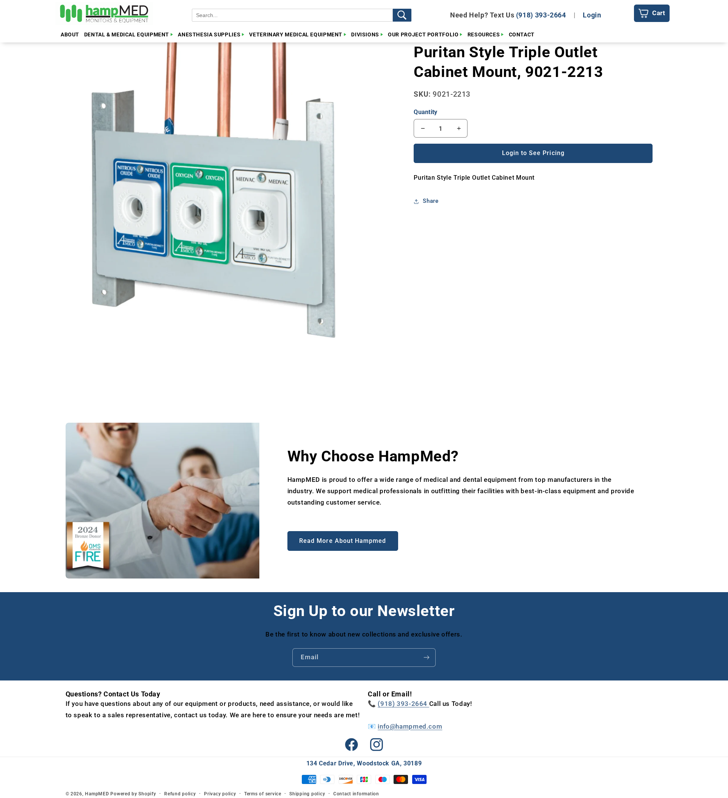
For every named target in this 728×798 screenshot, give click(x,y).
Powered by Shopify (133, 793)
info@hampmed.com (410, 726)
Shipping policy (307, 793)
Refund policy (180, 793)
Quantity (425, 112)
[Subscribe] (426, 657)
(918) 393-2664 (541, 15)
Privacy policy (220, 793)
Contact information (356, 793)
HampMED (97, 793)
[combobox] (292, 15)
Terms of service (262, 793)
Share (430, 201)
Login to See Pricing (533, 153)
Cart (658, 13)
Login (592, 15)
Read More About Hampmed (342, 540)
